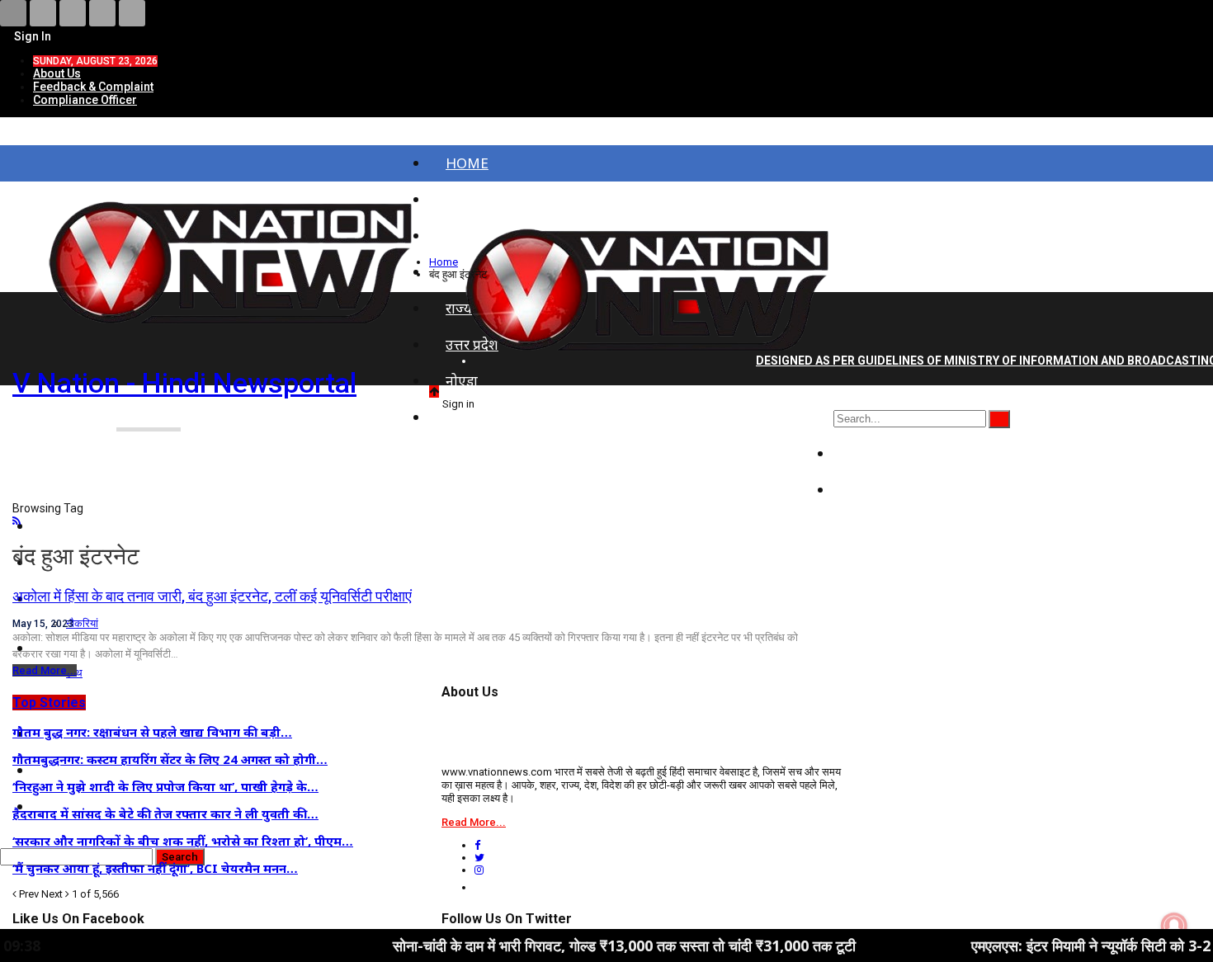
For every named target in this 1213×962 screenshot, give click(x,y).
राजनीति (872, 453)
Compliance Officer (85, 99)
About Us (57, 73)
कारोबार (871, 489)
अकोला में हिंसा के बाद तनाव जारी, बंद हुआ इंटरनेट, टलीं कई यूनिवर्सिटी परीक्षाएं (212, 596)
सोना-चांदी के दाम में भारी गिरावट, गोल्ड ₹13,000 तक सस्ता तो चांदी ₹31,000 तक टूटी (581, 945)
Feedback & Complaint (93, 86)
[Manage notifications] (1174, 925)
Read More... (44, 670)
